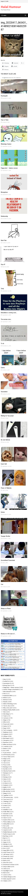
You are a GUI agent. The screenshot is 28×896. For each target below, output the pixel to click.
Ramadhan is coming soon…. (9, 313)
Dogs (4, 728)
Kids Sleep (6, 714)
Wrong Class (6, 685)
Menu (4, 15)
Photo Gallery (7, 822)
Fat (4, 826)
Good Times (6, 852)
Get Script (8, 669)
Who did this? (7, 791)
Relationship (4, 216)
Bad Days (5, 836)
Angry (4, 842)
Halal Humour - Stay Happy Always (8, 644)
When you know (7, 744)
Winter (5, 697)
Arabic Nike (6, 811)
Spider (5, 787)
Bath (4, 860)
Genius (3, 512)
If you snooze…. (7, 752)
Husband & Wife (7, 695)
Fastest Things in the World (11, 689)
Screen (5, 805)
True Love (6, 799)
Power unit (6, 724)
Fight (4, 761)
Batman (5, 699)
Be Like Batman (5, 440)
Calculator (6, 846)
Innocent (5, 813)
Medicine (5, 732)
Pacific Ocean (7, 834)
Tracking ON (17, 669)
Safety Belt (6, 824)
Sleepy (5, 793)
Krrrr (4, 848)
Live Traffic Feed (13, 641)
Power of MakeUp (6, 488)
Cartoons (5, 718)
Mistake (5, 844)
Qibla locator (6, 789)
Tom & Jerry (6, 706)
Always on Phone (6, 608)
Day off (3, 264)
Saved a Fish (6, 820)
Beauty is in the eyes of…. (8, 634)
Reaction (5, 742)
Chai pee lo (6, 740)
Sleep (4, 720)
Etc (4, 750)
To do (2, 343)
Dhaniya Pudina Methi (9, 710)
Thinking (5, 801)
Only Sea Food (7, 771)
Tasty (2, 288)
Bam (10, 893)
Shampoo (6, 773)
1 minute (5, 746)
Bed (4, 838)
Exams (3, 367)
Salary (5, 779)
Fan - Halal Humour (19, 664)
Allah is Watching (8, 704)
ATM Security (7, 754)
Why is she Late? (7, 708)
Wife (4, 722)
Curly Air (5, 830)
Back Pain (3, 240)
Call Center (6, 854)
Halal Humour (11, 7)
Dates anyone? (7, 879)
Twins (4, 781)
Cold (4, 868)
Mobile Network (7, 832)
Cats (4, 763)
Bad (4, 873)
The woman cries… (6, 319)
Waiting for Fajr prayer (7, 416)
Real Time (12, 669)
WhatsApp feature (6, 144)
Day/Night (6, 870)
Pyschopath (4, 96)
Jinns (4, 840)
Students (5, 734)
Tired (4, 716)
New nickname (7, 691)
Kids (4, 712)
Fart (2, 584)
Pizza (4, 765)
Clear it (5, 818)
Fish (4, 693)
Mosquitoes (4, 192)
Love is (5, 875)
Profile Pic (6, 681)
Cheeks (5, 881)
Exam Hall (4, 464)
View (4, 679)
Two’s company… (8, 730)
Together (5, 795)
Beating (5, 767)
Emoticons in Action (8, 864)
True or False (4, 120)
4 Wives (5, 736)
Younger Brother (5, 536)
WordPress (3, 893)
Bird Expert (6, 738)
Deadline (5, 809)
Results (5, 702)
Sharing (5, 777)
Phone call (6, 828)
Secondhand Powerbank (8, 560)
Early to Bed (6, 866)
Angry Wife (6, 850)
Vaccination (4, 392)
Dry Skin (5, 769)
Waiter (5, 748)
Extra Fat (5, 862)
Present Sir (6, 856)
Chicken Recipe (7, 877)
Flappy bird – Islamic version (9, 168)
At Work (5, 783)
